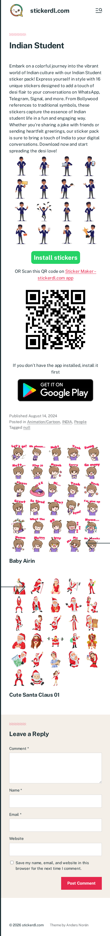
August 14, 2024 (42, 416)
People (80, 422)
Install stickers (56, 257)
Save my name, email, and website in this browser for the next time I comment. (52, 866)
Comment (19, 748)
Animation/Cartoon (43, 422)
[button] (98, 10)
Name (15, 790)
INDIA (67, 422)
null (26, 427)
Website (16, 838)
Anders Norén (77, 925)
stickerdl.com (49, 10)
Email (15, 814)
